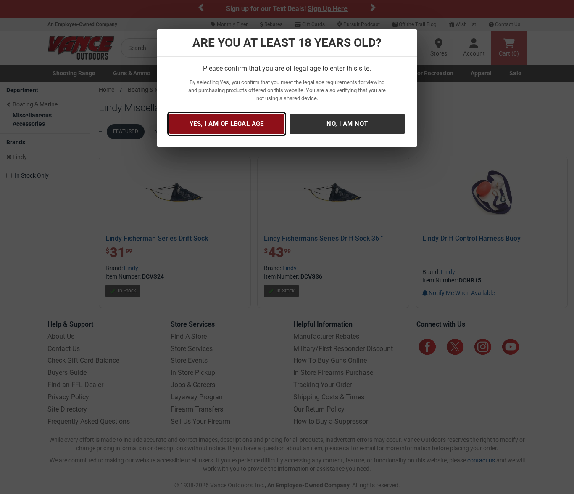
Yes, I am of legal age (227, 123)
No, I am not (347, 123)
